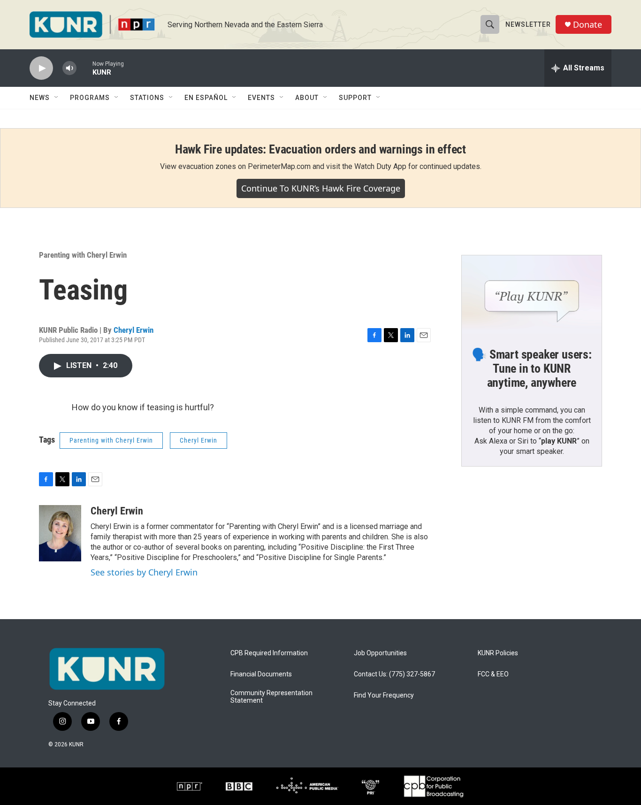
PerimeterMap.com (279, 166)
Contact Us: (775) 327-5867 (394, 674)
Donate (587, 25)
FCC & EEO (493, 674)
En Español (206, 97)
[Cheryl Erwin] (60, 533)
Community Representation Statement (271, 697)
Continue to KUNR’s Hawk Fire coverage (320, 188)
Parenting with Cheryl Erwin (83, 255)
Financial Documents (261, 674)
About (307, 97)
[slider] (84, 68)
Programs (90, 97)
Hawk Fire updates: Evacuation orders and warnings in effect (320, 149)
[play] (41, 68)
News (40, 97)
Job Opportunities (380, 653)
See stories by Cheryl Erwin (144, 572)
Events (261, 97)
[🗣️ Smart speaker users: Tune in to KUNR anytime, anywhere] (532, 294)
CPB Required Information (269, 653)
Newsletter (528, 24)
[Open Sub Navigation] (57, 97)
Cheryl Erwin (133, 330)
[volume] (69, 68)
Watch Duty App (380, 166)
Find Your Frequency (384, 695)
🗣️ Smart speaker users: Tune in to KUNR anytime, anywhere (532, 368)
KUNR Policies (498, 653)
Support (355, 97)
